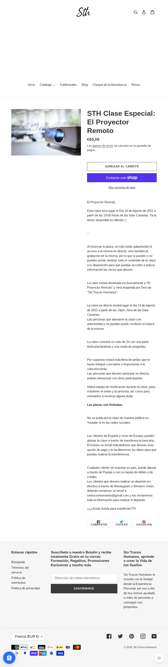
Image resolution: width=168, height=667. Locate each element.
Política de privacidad (25, 588)
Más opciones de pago (122, 187)
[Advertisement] (84, 48)
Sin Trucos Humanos (145, 647)
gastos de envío (103, 145)
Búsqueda (18, 562)
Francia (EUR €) (27, 636)
